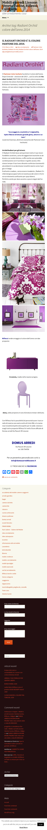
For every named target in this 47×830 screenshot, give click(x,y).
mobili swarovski (7, 567)
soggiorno (5, 580)
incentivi (5, 540)
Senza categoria (7, 577)
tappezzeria (6, 584)
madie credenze (7, 557)
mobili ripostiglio (7, 563)
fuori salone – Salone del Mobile (12, 530)
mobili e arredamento (9, 560)
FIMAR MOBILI (6, 526)
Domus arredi (6, 519)
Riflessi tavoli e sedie (9, 574)
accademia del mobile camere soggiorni (15, 492)
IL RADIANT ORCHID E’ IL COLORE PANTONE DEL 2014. (21, 42)
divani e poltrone (7, 516)
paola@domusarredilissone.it (13, 52)
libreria (4, 553)
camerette (5, 506)
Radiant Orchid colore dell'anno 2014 (31, 49)
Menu (4, 17)
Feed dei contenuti (10, 806)
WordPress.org (9, 812)
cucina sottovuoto (8, 513)
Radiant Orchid (13, 49)
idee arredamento (23, 47)
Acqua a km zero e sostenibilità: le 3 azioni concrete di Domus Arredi (13, 672)
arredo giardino (7, 496)
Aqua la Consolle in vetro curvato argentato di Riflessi (14, 743)
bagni (4, 499)
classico (5, 509)
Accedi (6, 802)
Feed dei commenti (10, 809)
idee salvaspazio (7, 536)
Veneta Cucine (6, 594)
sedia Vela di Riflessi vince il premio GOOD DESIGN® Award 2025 (14, 689)
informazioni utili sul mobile (11, 543)
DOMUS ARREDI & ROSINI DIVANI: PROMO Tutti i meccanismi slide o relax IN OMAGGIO (14, 735)
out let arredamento (8, 570)
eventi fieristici (7, 523)
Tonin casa (5, 590)
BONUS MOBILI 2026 (10, 684)
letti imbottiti (6, 550)
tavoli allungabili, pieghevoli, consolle (14, 587)
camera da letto (7, 503)
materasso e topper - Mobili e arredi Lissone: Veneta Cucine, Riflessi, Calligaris (14, 714)
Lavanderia (5, 547)
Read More (24, 827)
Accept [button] (41, 824)
